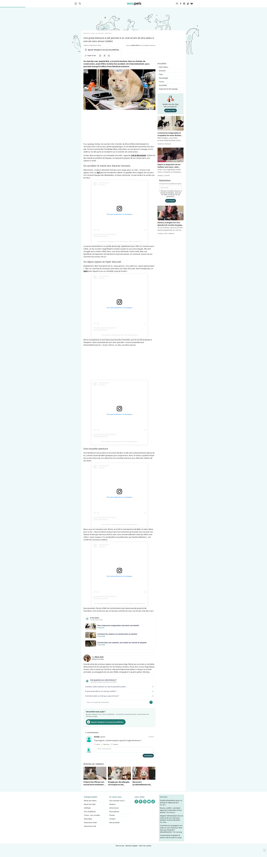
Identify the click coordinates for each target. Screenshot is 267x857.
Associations (114, 811)
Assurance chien (90, 822)
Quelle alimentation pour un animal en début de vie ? (171, 802)
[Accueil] (134, 3)
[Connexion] (177, 4)
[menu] (76, 4)
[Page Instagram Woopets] (184, 3)
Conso (161, 81)
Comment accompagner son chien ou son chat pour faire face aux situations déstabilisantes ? (171, 828)
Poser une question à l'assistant (98, 702)
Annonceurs (114, 808)
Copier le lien (91, 56)
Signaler (115, 744)
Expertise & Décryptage (168, 89)
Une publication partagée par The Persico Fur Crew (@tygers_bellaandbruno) (119, 603)
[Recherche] (80, 3)
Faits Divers (163, 67)
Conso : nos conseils (92, 815)
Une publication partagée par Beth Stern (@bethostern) (119, 335)
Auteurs (112, 804)
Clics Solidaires (90, 811)
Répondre (106, 744)
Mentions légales (131, 846)
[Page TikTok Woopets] (188, 3)
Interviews (88, 819)
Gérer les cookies (145, 846)
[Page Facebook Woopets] (180, 3)
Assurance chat (90, 826)
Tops (161, 74)
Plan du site (120, 846)
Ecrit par (132, 45)
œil (98, 172)
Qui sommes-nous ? (117, 800)
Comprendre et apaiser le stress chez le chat (171, 836)
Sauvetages (163, 78)
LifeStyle (87, 808)
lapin (85, 271)
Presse (112, 815)
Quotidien (163, 85)
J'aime (98, 744)
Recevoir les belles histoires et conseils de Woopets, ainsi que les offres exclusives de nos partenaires (171, 193)
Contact (112, 819)
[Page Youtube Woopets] (191, 3)
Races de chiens (90, 800)
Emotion (162, 71)
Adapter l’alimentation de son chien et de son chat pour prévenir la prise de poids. (171, 819)
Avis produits (114, 822)
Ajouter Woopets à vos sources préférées (103, 50)
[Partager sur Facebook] (104, 55)
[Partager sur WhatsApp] (100, 55)
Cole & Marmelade (138, 155)
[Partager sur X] (109, 55)
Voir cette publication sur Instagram (119, 214)
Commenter (148, 756)
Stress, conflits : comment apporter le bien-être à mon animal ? (171, 810)
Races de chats (90, 804)
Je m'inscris (170, 201)
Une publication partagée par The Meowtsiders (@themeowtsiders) (119, 241)
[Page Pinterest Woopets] (140, 801)
